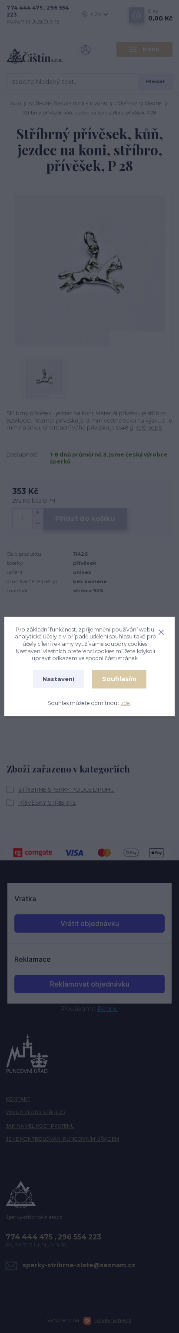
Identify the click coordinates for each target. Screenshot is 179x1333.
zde (125, 703)
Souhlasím (119, 679)
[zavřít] (161, 631)
